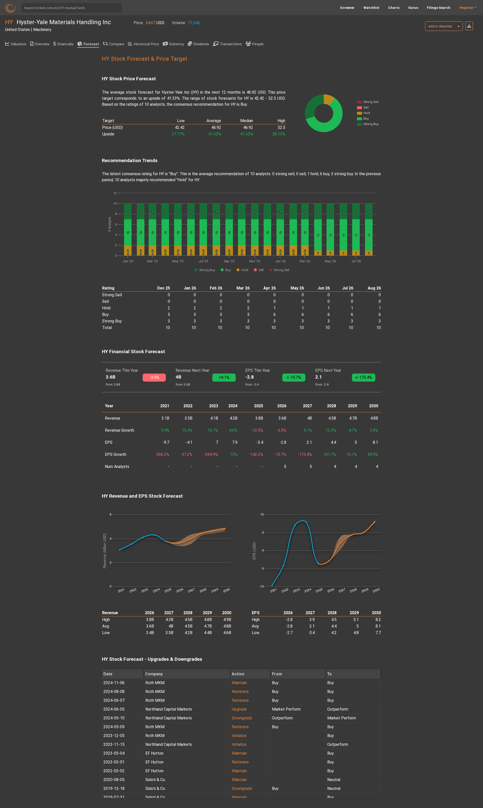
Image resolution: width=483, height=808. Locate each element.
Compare (116, 44)
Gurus (413, 8)
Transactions (231, 44)
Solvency (176, 44)
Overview (42, 44)
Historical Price (146, 44)
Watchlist (371, 8)
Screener (347, 8)
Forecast (91, 44)
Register (466, 8)
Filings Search (438, 8)
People (258, 44)
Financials (65, 44)
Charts (393, 8)
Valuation (18, 44)
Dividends (201, 44)
